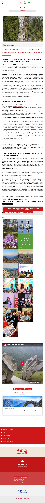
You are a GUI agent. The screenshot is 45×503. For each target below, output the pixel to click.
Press (4, 432)
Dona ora (23, 10)
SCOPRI (5, 413)
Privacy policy (19, 498)
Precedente (18, 389)
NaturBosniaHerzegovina (29, 94)
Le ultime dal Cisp (8, 429)
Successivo (28, 389)
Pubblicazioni (6, 435)
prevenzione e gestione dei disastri (18, 173)
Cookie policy (26, 498)
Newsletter (6, 438)
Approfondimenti (8, 441)
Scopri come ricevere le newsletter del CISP (22, 467)
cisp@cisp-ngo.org (21, 482)
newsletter (22, 464)
